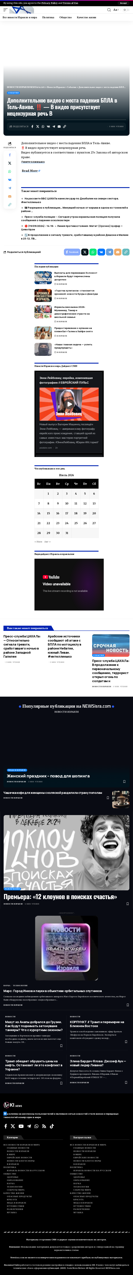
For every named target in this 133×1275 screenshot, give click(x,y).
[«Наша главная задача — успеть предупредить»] (43, 349)
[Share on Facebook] (32, 126)
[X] (13, 1126)
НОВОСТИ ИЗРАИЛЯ (66, 711)
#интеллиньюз (33, 161)
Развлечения (12, 889)
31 (66, 533)
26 (85, 523)
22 (48, 523)
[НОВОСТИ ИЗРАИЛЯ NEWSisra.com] (21, 9)
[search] (109, 10)
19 (84, 513)
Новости (10, 1016)
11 (75, 503)
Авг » (47, 541)
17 (66, 513)
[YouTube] (21, 1126)
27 (94, 523)
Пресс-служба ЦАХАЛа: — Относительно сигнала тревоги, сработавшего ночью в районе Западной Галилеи (22, 646)
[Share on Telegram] (53, 126)
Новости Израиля (101, 686)
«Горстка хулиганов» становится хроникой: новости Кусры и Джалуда (76, 292)
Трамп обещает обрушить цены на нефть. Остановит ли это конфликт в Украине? (33, 1065)
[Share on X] (37, 126)
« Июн (38, 541)
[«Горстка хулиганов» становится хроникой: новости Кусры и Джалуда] (43, 295)
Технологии (20, 985)
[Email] (59, 126)
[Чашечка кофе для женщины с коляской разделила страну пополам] (121, 799)
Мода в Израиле (17, 770)
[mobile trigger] (6, 9)
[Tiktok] (52, 1126)
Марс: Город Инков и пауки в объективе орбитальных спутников (52, 991)
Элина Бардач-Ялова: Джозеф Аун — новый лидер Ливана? (98, 1063)
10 (66, 503)
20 (94, 513)
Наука (6, 985)
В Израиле (62, 284)
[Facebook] (5, 1126)
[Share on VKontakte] (48, 126)
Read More (30, 170)
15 (48, 513)
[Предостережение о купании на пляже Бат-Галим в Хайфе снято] (43, 332)
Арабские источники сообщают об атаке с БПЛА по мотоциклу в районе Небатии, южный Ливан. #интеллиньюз (64, 646)
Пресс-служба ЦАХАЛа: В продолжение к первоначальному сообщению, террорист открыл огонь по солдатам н (110, 671)
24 (67, 523)
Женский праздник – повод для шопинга (48, 776)
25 (76, 523)
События (13, 93)
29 (48, 533)
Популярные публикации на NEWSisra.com (66, 705)
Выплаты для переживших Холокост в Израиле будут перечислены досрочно (75, 276)
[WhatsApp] (36, 1126)
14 (39, 513)
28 (39, 533)
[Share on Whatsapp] (43, 126)
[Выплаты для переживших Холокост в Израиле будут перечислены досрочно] (43, 277)
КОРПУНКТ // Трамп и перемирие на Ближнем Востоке (97, 1024)
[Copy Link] (64, 126)
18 (75, 513)
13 (94, 503)
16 (57, 513)
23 (57, 523)
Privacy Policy (49, 3)
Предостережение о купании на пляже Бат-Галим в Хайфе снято (73, 329)
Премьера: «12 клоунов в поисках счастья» (60, 896)
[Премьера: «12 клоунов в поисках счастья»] (66, 852)
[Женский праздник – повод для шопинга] (66, 752)
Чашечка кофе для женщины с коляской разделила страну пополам (52, 793)
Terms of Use (70, 3)
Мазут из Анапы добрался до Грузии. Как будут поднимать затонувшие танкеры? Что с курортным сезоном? (34, 1026)
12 (85, 503)
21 (39, 523)
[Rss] (44, 1126)
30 (58, 533)
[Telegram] (29, 1126)
